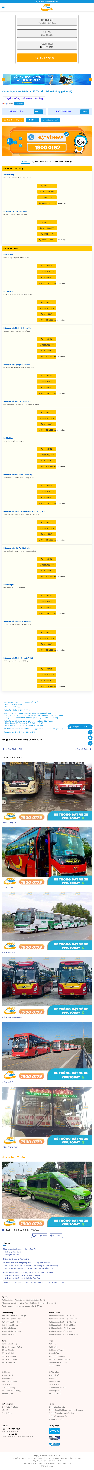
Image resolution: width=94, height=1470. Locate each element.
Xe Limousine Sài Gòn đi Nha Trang (63, 1322)
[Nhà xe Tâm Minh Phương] (47, 986)
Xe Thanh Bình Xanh (57, 1356)
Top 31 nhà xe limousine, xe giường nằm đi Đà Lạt (22, 1306)
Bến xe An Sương (9, 1356)
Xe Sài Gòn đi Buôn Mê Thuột (14, 1316)
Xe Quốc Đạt (54, 1353)
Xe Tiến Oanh (54, 1365)
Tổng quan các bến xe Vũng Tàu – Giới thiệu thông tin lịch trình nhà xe (30, 1303)
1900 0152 (48, 186)
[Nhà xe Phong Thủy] (47, 1116)
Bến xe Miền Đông (9, 1344)
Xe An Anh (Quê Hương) (11, 1391)
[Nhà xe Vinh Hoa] (47, 921)
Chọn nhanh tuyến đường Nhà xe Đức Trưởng (21, 1249)
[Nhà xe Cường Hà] (47, 791)
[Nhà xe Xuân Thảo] (47, 1051)
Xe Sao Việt (53, 1344)
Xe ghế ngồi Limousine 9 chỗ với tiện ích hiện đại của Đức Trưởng (29, 1268)
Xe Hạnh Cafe (54, 1381)
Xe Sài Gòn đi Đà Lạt (10, 1325)
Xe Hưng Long (7, 1378)
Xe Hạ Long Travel (56, 1350)
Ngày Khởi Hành (47, 44)
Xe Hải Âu (6, 1372)
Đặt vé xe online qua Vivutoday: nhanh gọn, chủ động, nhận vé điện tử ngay (33, 1282)
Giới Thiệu (10, 1407)
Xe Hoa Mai (53, 1347)
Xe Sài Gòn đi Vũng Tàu (11, 1319)
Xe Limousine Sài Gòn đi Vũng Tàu (63, 1319)
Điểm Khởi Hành (47, 20)
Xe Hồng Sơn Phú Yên (58, 1362)
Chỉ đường (57, 1236)
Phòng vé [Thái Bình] (13, 1252)
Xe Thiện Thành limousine (59, 1359)
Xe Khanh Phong (8, 1387)
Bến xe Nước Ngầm (9, 1359)
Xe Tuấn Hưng (7, 1384)
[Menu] (3, 7)
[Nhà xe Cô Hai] (47, 856)
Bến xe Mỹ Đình (8, 1353)
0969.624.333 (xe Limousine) (49, 203)
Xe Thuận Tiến (55, 1394)
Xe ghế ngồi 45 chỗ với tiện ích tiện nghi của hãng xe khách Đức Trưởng (31, 1266)
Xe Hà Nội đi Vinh (9, 1334)
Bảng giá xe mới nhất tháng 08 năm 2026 (20, 732)
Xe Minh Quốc (7, 1394)
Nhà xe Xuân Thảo (9, 1082)
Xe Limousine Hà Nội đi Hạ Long (62, 1328)
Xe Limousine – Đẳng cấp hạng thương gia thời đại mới (24, 1300)
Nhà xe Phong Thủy (10, 1147)
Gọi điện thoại (41, 1236)
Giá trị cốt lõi (7, 1413)
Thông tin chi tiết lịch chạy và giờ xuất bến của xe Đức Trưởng (28, 1272)
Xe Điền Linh (54, 1378)
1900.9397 (48, 197)
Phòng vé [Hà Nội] (12, 1255)
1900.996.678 (48, 192)
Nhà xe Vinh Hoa (8, 952)
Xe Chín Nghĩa (7, 1375)
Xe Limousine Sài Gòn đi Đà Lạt (61, 1316)
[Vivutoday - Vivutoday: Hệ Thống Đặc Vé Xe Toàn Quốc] (47, 7)
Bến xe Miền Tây (8, 1362)
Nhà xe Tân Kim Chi (13, 749)
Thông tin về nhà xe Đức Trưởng (16, 1259)
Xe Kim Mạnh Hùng (9, 1381)
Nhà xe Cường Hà (9, 823)
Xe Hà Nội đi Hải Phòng (11, 1331)
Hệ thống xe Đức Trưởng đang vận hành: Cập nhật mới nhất (27, 1263)
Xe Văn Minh (54, 1372)
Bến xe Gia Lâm (8, 1350)
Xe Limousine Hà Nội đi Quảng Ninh (63, 1334)
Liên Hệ (5, 1410)
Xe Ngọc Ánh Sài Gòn (57, 1387)
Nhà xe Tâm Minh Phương (12, 1017)
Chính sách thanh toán (58, 1416)
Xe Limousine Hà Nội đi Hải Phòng (62, 1325)
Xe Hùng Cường (55, 1391)
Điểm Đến (47, 32)
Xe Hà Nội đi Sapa (9, 1328)
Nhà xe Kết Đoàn (82, 749)
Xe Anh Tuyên (54, 1375)
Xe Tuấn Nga (54, 1384)
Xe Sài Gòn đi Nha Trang (12, 1322)
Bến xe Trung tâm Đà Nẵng (12, 1347)
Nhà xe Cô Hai (7, 887)
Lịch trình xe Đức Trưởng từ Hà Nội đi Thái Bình (22, 1278)
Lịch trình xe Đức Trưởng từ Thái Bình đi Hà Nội (22, 1276)
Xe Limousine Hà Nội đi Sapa (60, 1331)
